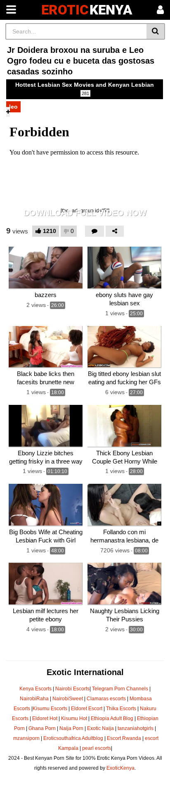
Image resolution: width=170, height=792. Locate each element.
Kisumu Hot (74, 718)
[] (155, 31)
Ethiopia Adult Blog (112, 718)
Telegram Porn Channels (120, 689)
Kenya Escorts (35, 689)
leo (13, 106)
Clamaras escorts (106, 699)
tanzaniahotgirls (135, 728)
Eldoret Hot (44, 718)
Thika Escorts (121, 708)
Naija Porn (71, 728)
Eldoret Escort (87, 708)
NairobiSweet (67, 699)
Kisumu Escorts (50, 708)
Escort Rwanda (124, 738)
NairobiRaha (34, 699)
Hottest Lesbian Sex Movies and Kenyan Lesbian (84, 88)
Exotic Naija (100, 728)
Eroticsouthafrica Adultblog (73, 738)
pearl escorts (96, 748)
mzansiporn (26, 738)
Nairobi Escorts (72, 689)
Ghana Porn (42, 728)
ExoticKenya (120, 768)
